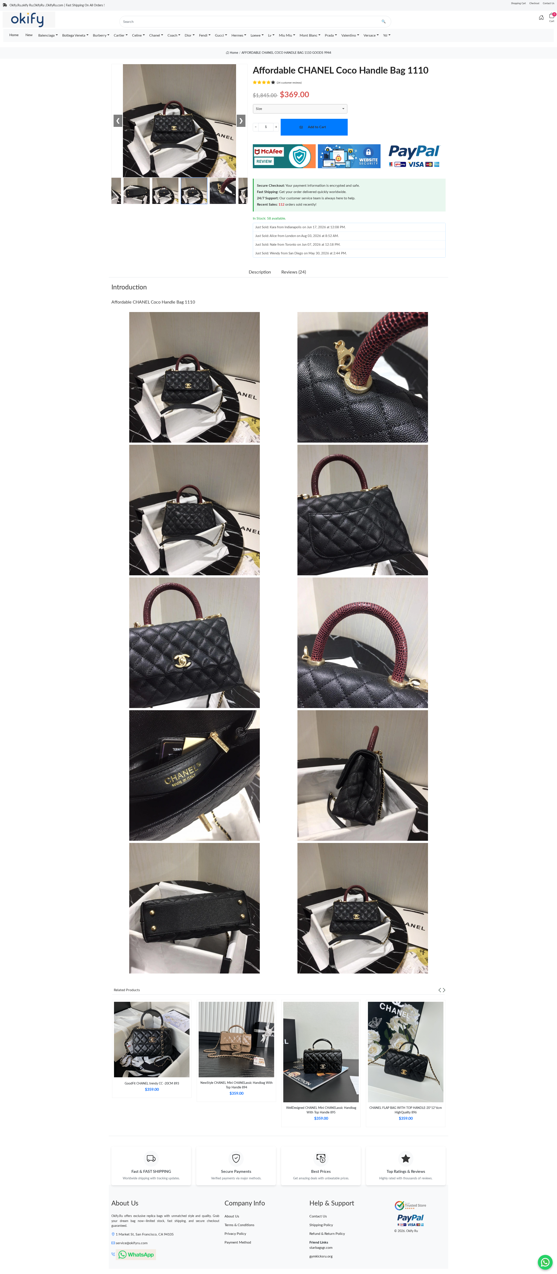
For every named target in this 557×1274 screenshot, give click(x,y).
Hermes (237, 35)
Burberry (99, 35)
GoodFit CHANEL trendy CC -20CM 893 (152, 1083)
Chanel (154, 35)
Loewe (255, 35)
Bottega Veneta (73, 35)
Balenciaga (46, 35)
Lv (269, 35)
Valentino (348, 35)
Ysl (385, 35)
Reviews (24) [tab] (293, 272)
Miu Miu (285, 35)
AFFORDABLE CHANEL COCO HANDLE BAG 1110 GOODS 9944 (286, 52)
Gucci (219, 35)
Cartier (119, 35)
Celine (137, 35)
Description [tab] (260, 272)
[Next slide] (444, 990)
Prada (329, 35)
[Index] (541, 18)
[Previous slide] (439, 990)
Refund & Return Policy (327, 1233)
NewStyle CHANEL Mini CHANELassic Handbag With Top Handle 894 (236, 1085)
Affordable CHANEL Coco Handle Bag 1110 (153, 302)
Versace (370, 35)
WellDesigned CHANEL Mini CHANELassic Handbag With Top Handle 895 (321, 1110)
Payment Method (238, 1242)
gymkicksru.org (320, 1256)
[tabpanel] (151, 1050)
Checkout (534, 3)
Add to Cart (317, 127)
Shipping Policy (321, 1225)
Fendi (203, 35)
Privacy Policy (235, 1233)
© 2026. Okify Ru (406, 1231)
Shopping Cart (518, 3)
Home (13, 35)
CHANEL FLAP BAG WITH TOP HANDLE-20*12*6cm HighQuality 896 (405, 1110)
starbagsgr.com (320, 1247)
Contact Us (548, 3)
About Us (232, 1216)
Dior (188, 35)
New (29, 35)
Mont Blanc (308, 35)
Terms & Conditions (239, 1225)
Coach (172, 35)
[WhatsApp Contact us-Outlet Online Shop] (545, 1262)
